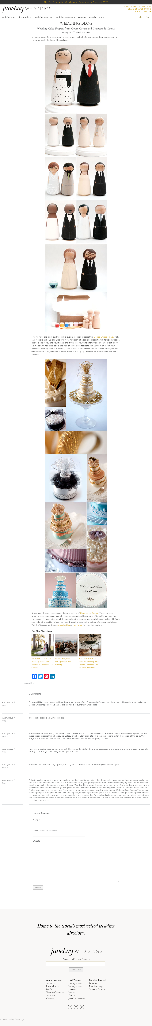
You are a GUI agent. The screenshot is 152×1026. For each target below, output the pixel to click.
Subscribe (76, 970)
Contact (50, 999)
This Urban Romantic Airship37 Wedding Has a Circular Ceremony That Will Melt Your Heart (89, 663)
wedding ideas (29, 683)
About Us (50, 983)
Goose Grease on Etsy (104, 337)
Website (36, 841)
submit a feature (143, 11)
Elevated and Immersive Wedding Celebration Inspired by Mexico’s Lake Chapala (42, 663)
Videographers (75, 986)
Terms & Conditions (55, 992)
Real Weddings (96, 986)
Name (36, 820)
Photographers (75, 983)
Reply (4, 705)
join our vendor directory (137, 6)
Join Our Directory (76, 999)
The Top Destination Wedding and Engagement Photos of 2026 (76, 2)
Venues (71, 992)
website (61, 625)
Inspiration (94, 983)
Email (45, 830)
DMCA (49, 990)
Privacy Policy (52, 986)
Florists (71, 995)
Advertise (50, 995)
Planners (72, 990)
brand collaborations (139, 9)
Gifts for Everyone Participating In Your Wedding (63, 661)
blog (68, 625)
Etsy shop (78, 625)
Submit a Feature (97, 990)
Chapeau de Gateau (89, 613)
